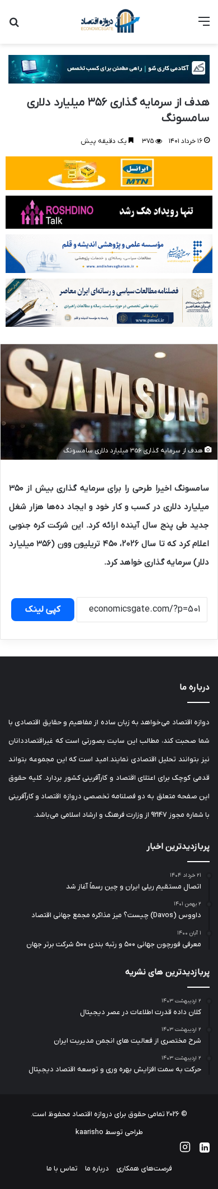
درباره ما (97, 1168)
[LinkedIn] (205, 1151)
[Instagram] (185, 1150)
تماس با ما (62, 1168)
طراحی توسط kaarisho (109, 1132)
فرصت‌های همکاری (144, 1168)
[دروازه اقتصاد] (109, 22)
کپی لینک (42, 609)
